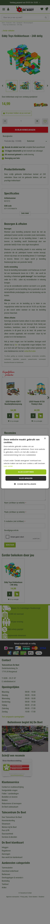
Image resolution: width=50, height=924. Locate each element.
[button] (25, 484)
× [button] (45, 438)
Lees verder (8, 466)
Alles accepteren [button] (26, 472)
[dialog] (25, 462)
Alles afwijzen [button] (26, 478)
